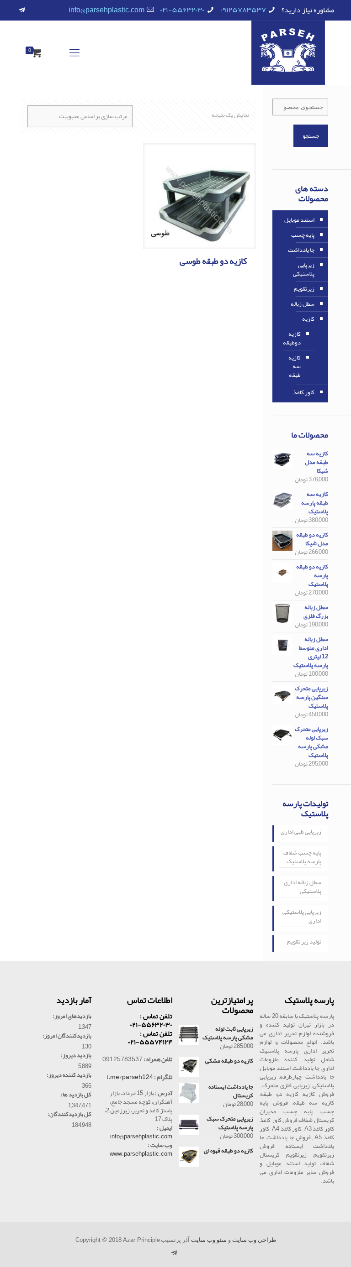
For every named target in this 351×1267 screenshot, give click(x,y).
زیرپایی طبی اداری (301, 833)
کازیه (308, 319)
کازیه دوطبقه (292, 338)
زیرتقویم (304, 289)
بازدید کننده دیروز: (69, 1075)
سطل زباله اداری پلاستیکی (302, 887)
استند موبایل (299, 220)
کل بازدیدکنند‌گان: (69, 1114)
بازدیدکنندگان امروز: (67, 1036)
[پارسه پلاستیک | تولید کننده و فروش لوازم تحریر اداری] (288, 53)
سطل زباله (302, 304)
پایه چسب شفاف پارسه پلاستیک (302, 858)
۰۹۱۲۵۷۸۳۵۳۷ (243, 10)
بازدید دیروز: (76, 1055)
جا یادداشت (301, 250)
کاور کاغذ (303, 392)
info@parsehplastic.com (106, 10)
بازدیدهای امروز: (72, 1016)
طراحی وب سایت (254, 1239)
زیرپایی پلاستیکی (303, 269)
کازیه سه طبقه (294, 366)
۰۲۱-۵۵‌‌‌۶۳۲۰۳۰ (182, 10)
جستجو (311, 136)
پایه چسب (302, 235)
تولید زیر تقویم (304, 943)
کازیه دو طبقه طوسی (213, 261)
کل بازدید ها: (76, 1094)
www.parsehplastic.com (141, 1154)
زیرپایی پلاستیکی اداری (301, 917)
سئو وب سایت (209, 1239)
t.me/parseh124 (129, 1076)
